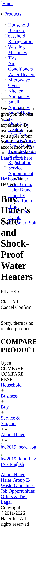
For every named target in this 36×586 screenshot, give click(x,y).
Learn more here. (17, 158)
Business (16, 30)
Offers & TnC (14, 496)
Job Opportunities (18, 491)
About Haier (13, 434)
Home (6, 178)
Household (18, 24)
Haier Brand (20, 189)
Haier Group (20, 184)
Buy (5, 407)
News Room (20, 200)
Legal (6, 502)
